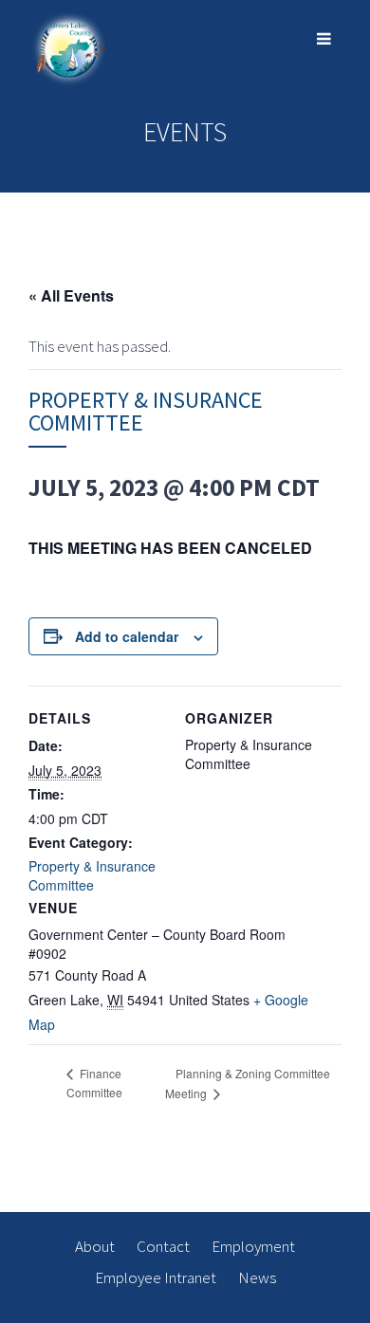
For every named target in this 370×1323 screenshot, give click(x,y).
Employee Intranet (155, 1277)
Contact (163, 1246)
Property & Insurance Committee (92, 875)
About (95, 1246)
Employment (253, 1246)
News (257, 1277)
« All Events (71, 295)
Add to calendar (126, 636)
